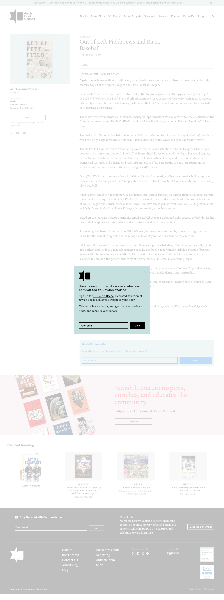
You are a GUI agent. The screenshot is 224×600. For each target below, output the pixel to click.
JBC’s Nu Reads (103, 296)
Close (144, 272)
